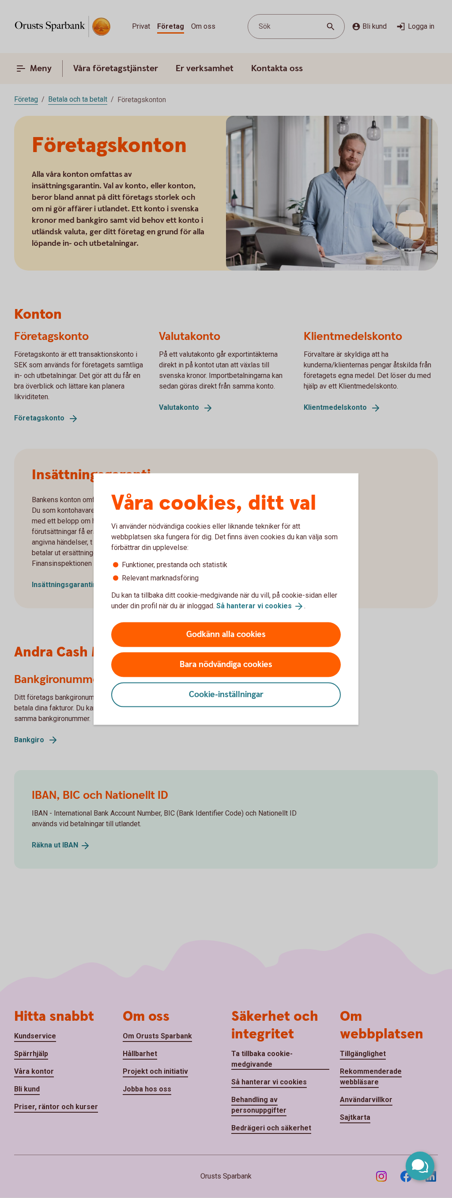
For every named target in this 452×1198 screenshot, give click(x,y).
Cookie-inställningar (226, 694)
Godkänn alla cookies (226, 634)
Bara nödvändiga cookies (226, 664)
